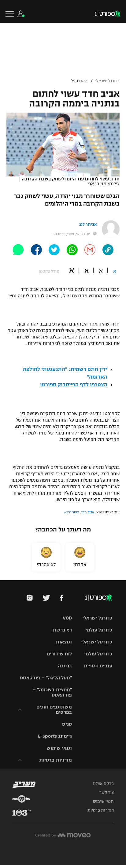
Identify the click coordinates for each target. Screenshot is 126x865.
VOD (67, 617)
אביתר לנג (88, 224)
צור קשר (106, 792)
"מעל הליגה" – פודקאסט (46, 677)
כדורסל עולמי (98, 653)
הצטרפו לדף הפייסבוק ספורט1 (73, 385)
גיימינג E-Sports (55, 736)
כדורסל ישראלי (96, 641)
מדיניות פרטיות (55, 760)
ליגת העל (79, 81)
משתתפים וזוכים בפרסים (54, 709)
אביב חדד (87, 512)
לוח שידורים (59, 653)
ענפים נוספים (98, 665)
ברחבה (65, 665)
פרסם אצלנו (103, 784)
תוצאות (64, 641)
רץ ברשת (62, 629)
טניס (67, 724)
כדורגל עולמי (98, 629)
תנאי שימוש (59, 748)
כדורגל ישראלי (107, 81)
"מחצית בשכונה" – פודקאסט (52, 692)
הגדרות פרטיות (100, 810)
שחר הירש (71, 512)
